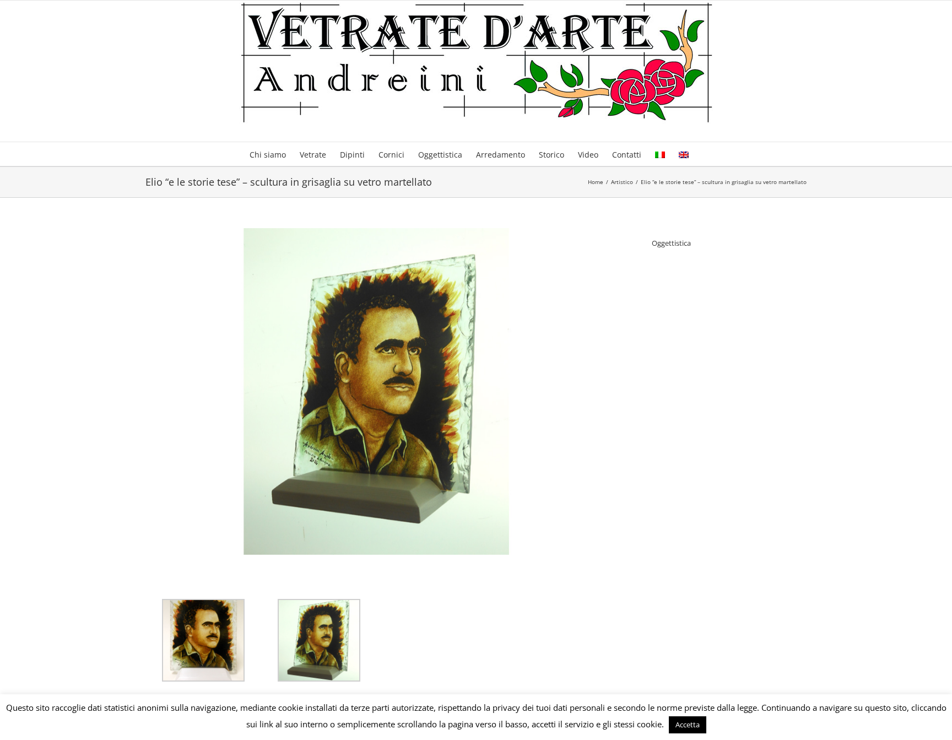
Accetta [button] (687, 725)
